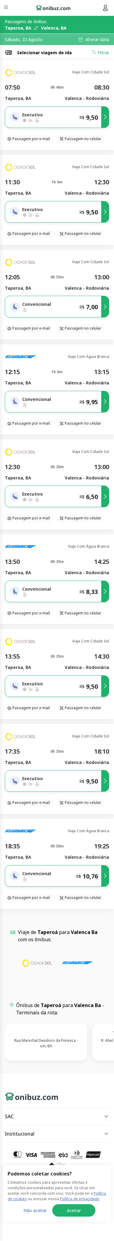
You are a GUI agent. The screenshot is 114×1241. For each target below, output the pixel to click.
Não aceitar (35, 1210)
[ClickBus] (26, 1095)
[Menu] (6, 8)
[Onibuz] (53, 8)
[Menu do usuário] (105, 8)
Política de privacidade (79, 1198)
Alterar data (97, 39)
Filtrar (103, 52)
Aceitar (74, 1210)
